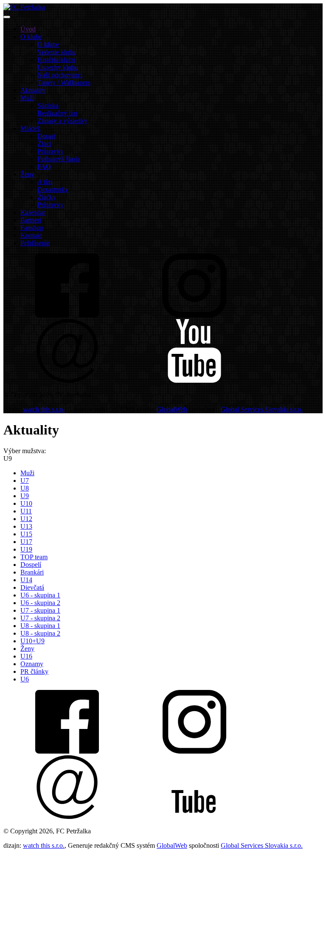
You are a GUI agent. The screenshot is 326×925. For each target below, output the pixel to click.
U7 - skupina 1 (40, 610)
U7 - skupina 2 (40, 618)
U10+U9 (32, 641)
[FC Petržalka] (24, 7)
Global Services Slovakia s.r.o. (262, 409)
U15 (26, 534)
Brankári (32, 572)
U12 (26, 518)
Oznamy (31, 663)
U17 (26, 541)
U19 (26, 549)
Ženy (27, 648)
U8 (24, 488)
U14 (26, 579)
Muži (27, 473)
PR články (34, 671)
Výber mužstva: (24, 450)
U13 (26, 526)
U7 (24, 480)
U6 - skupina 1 (40, 595)
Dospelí (30, 564)
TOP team (34, 557)
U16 (26, 656)
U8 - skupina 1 (40, 625)
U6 (24, 679)
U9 (24, 495)
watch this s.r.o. (44, 409)
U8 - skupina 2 (40, 633)
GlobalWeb (172, 409)
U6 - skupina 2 (40, 602)
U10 (26, 503)
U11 (26, 511)
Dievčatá (32, 587)
